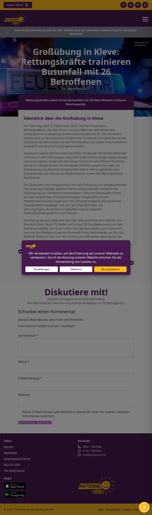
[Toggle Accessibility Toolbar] (144, 507)
